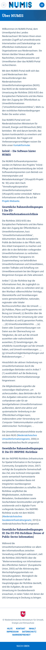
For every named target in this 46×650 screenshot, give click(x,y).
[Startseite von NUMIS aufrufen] (24, 5)
